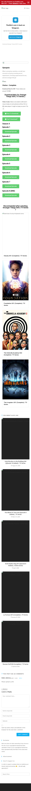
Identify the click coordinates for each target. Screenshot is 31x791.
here (16, 749)
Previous (5, 689)
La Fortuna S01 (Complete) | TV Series (15, 615)
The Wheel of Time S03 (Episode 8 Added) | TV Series (15, 513)
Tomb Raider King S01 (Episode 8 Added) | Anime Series (15, 564)
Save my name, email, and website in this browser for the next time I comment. (13, 729)
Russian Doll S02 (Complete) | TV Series (15, 664)
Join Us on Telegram (15, 37)
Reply (20, 678)
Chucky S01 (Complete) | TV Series (15, 256)
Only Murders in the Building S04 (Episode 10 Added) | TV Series (15, 462)
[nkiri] (4, 81)
